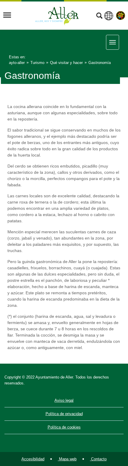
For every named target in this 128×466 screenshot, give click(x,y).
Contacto (98, 459)
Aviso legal (64, 400)
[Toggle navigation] (7, 15)
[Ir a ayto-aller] (57, 15)
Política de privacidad (64, 414)
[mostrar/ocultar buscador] (99, 16)
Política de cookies (64, 427)
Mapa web (67, 459)
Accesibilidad (32, 459)
